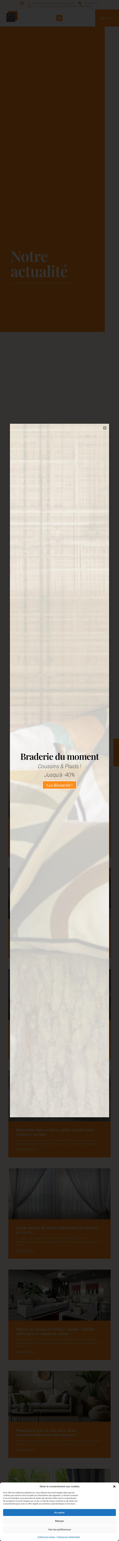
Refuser (59, 1521)
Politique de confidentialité (68, 1537)
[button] (114, 1486)
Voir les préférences (59, 1529)
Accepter (59, 1512)
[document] (59, 770)
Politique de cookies (46, 1537)
